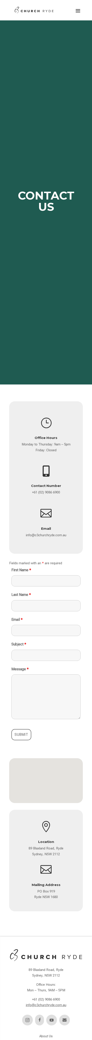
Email (17, 619)
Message (20, 669)
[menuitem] (27, 1020)
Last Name (21, 595)
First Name (21, 570)
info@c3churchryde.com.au (46, 535)
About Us (46, 1036)
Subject (18, 644)
